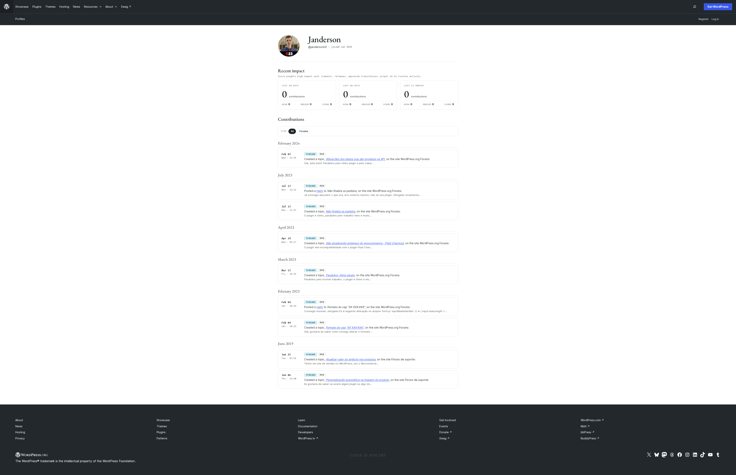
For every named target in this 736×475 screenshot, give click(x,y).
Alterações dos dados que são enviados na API (355, 159)
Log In (715, 19)
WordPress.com (592, 420)
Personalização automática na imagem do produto (357, 379)
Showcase (163, 420)
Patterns (162, 438)
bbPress (588, 432)
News (18, 426)
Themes (162, 426)
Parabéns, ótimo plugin (340, 275)
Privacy (20, 438)
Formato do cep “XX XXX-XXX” (345, 327)
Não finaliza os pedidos (340, 211)
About (19, 420)
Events (443, 426)
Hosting (20, 432)
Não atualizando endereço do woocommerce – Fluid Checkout (365, 243)
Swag (444, 438)
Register (704, 19)
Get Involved (447, 420)
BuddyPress (590, 438)
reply (319, 190)
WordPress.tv (308, 438)
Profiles (20, 19)
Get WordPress (718, 6)
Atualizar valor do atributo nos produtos (350, 359)
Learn (301, 420)
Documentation (307, 426)
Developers (305, 432)
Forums (303, 131)
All (292, 131)
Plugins (161, 432)
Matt (585, 426)
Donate (445, 432)
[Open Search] (694, 6)
